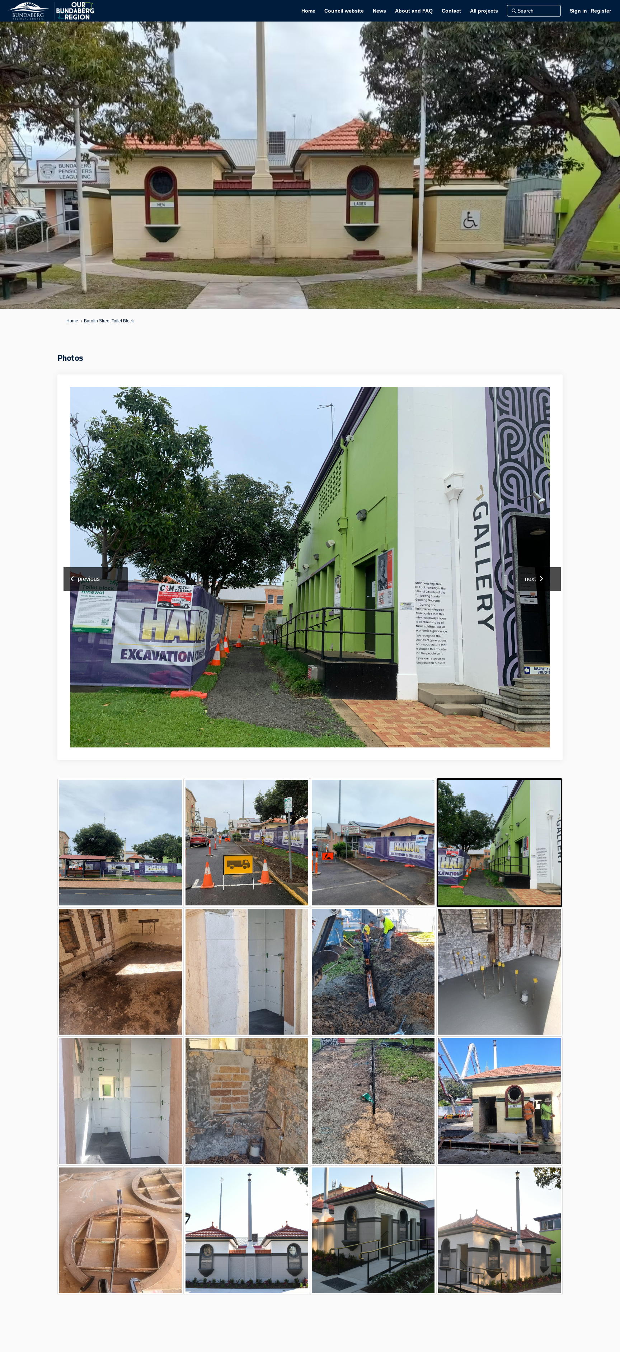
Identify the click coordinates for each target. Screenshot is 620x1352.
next (530, 579)
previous (89, 579)
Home (72, 320)
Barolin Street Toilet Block (109, 320)
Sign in (578, 11)
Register (601, 11)
